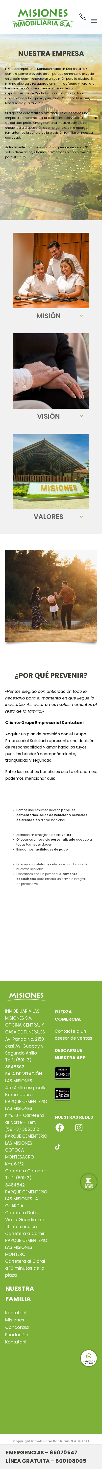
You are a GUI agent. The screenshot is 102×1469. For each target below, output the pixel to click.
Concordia (17, 1327)
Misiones (14, 1320)
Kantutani (15, 1313)
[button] (94, 21)
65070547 (63, 1452)
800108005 (70, 1461)
